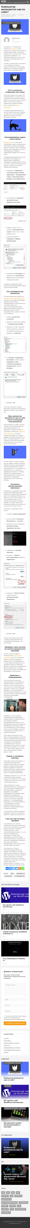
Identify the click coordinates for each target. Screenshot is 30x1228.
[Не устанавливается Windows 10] (15, 956)
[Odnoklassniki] (19, 868)
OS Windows (7, 1040)
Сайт (19, 1205)
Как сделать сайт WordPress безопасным (13, 1101)
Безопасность (6, 1199)
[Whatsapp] (23, 868)
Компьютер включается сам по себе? (14, 1079)
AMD (3, 1192)
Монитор (12, 1205)
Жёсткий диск (23, 1202)
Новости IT (7, 1045)
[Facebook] (10, 868)
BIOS (12, 873)
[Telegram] (16, 868)
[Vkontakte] (7, 868)
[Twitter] (13, 868)
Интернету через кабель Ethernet (14, 298)
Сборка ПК (8, 876)
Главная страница (5, 14)
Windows (14, 48)
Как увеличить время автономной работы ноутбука (12, 1125)
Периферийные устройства (12, 1047)
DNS (13, 1192)
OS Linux (6, 1038)
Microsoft (5, 1195)
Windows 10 (8, 142)
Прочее (14, 14)
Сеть (11, 1209)
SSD (11, 1195)
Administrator (16, 38)
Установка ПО (20, 876)
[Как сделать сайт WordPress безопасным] (15, 902)
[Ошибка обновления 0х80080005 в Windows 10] (15, 929)
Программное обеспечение (12, 1050)
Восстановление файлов (9, 1202)
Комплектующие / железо (11, 1043)
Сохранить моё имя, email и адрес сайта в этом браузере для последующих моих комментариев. (15, 1017)
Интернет (5, 1205)
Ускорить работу (20, 1209)
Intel (17, 1192)
